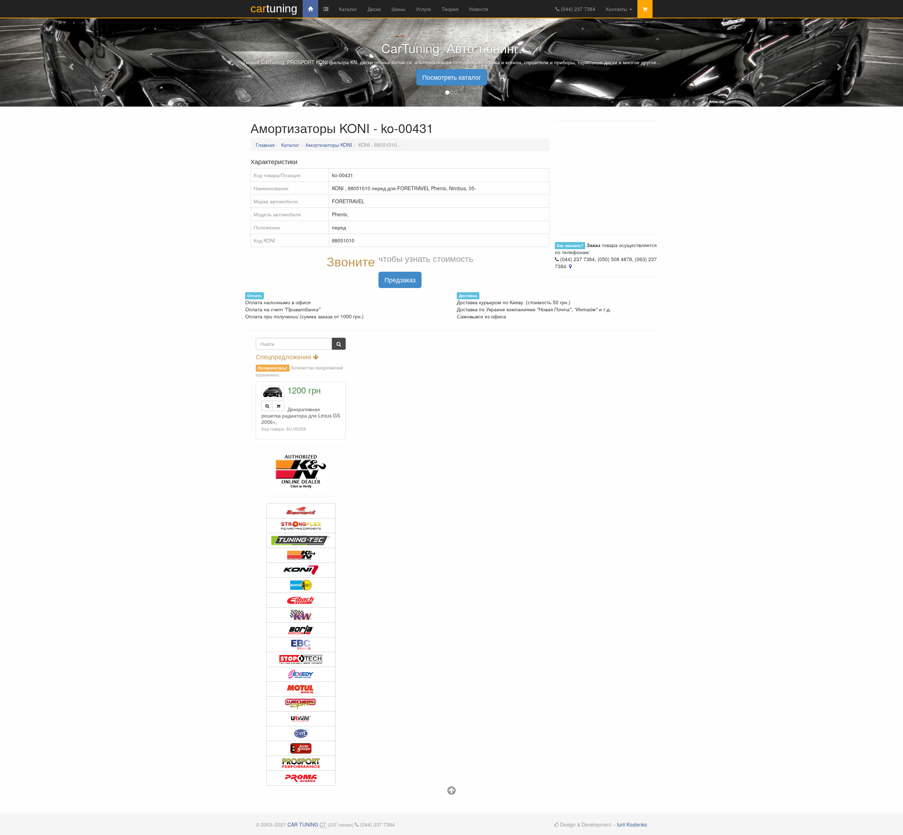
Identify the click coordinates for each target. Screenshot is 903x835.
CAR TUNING (302, 824)
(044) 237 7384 (577, 8)
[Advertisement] (451, 341)
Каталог (348, 8)
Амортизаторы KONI (328, 144)
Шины (398, 8)
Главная (265, 144)
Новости (478, 8)
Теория (450, 8)
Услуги (423, 8)
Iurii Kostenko (632, 824)
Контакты (617, 8)
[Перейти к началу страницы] (451, 791)
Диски (374, 8)
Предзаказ (400, 279)
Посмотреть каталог (451, 77)
